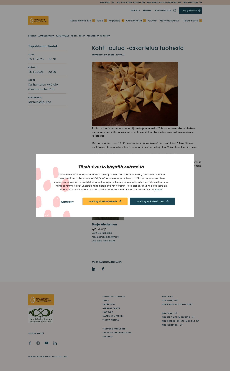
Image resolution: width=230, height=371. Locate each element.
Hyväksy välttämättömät (103, 201)
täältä (158, 189)
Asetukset (67, 201)
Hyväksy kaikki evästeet (150, 201)
